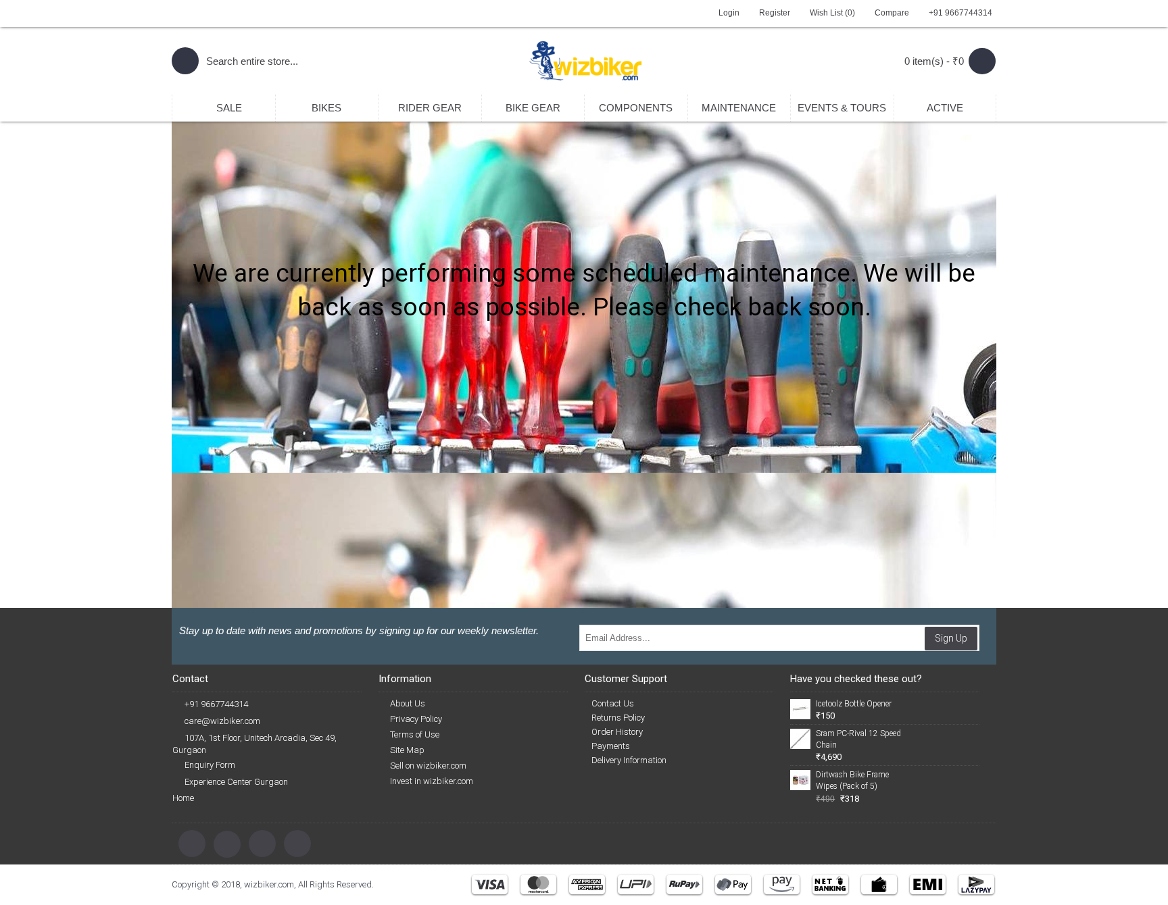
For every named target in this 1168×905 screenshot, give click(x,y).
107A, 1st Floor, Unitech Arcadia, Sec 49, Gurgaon (254, 744)
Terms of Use (414, 734)
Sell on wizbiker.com (428, 765)
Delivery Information (628, 760)
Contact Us (612, 703)
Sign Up (951, 638)
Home (183, 798)
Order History (617, 732)
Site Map (407, 750)
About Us (407, 703)
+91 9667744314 (216, 704)
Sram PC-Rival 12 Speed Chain (858, 739)
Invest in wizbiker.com (431, 781)
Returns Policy (618, 718)
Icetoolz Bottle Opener (854, 703)
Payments (610, 746)
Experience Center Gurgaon (236, 782)
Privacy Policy (416, 719)
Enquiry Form (210, 765)
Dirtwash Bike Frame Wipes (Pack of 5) (852, 780)
